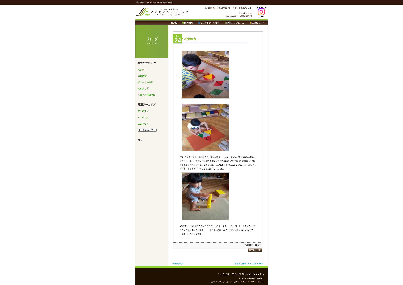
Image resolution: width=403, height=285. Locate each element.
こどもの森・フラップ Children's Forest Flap (162, 11)
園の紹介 (187, 22)
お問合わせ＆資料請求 (217, 8)
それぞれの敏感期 (146, 95)
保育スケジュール (234, 22)
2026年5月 (143, 124)
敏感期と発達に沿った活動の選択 (249, 264)
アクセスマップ (242, 8)
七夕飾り (142, 88)
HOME (174, 23)
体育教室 (142, 76)
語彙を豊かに (178, 264)
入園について (257, 22)
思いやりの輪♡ (145, 82)
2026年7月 (143, 111)
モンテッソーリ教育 (209, 22)
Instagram (261, 11)
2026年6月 (143, 117)
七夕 (140, 69)
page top (255, 250)
